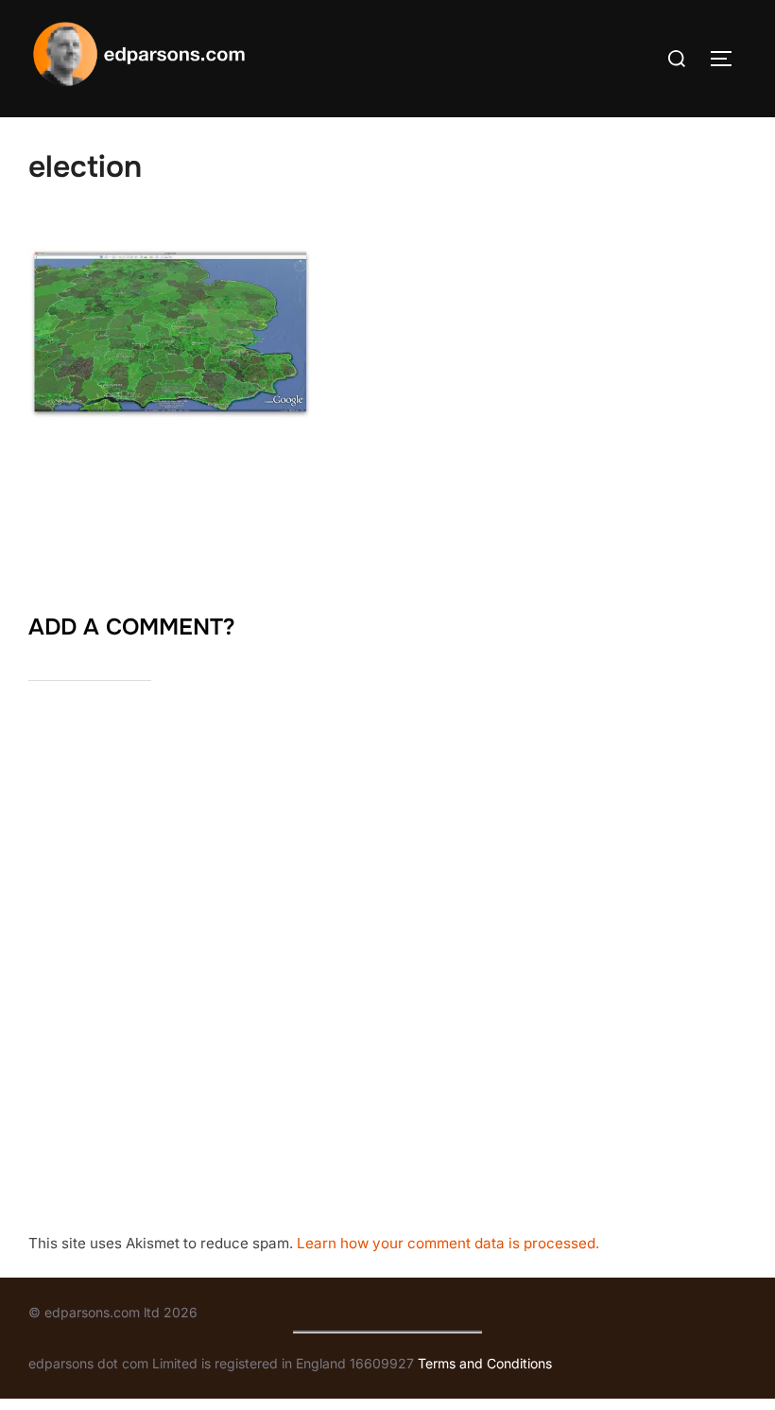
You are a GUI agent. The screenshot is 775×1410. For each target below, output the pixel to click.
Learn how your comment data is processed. (448, 1243)
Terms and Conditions (485, 1363)
